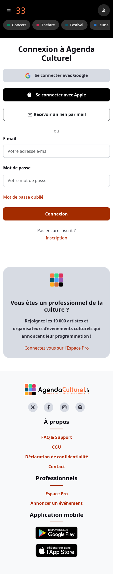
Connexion (56, 214)
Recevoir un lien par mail (56, 114)
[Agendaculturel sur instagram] (64, 407)
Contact (56, 466)
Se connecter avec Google (61, 75)
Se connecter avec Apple (61, 95)
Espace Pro (56, 494)
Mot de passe (16, 168)
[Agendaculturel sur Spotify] (80, 407)
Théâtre (48, 24)
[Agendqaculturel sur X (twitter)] (33, 407)
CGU (56, 447)
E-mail (9, 138)
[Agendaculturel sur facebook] (48, 407)
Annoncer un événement (56, 503)
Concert (19, 24)
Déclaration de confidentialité (56, 457)
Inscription (56, 238)
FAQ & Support (56, 437)
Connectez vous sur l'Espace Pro (56, 348)
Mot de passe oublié (23, 197)
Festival (76, 24)
